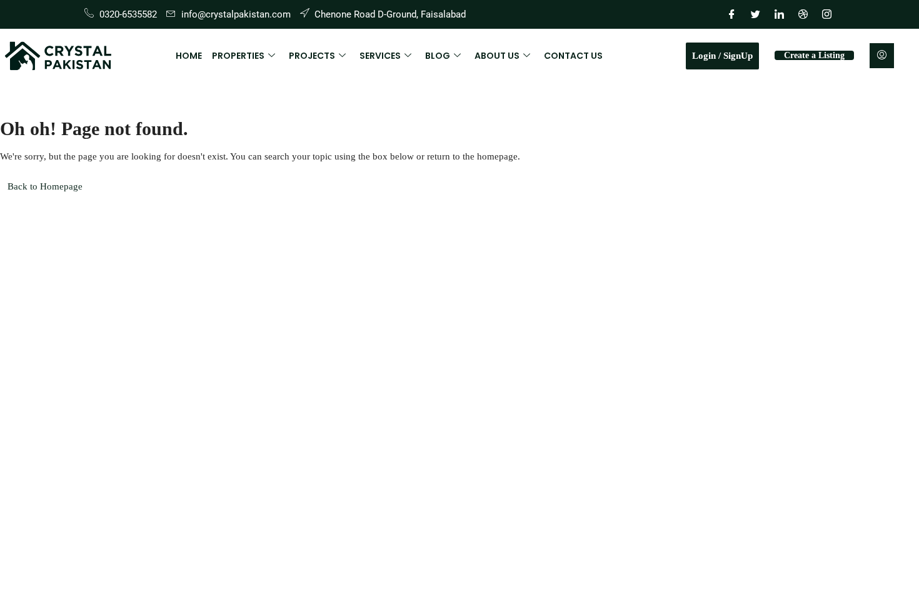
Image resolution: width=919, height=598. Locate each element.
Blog (437, 55)
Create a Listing (814, 55)
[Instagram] (826, 14)
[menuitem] (882, 56)
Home (189, 55)
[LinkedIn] (779, 14)
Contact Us (573, 55)
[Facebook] (731, 14)
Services (380, 55)
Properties (238, 55)
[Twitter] (755, 14)
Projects (312, 55)
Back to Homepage (45, 186)
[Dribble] (802, 14)
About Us (497, 55)
